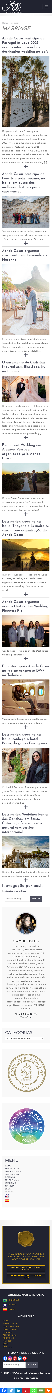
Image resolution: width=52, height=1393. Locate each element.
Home (5, 23)
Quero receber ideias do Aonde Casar (26, 1277)
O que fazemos (13, 1172)
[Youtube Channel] (24, 1358)
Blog (8, 1189)
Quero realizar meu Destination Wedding (26, 1268)
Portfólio (10, 1183)
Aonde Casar (12, 1169)
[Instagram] (10, 1358)
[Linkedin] (20, 1358)
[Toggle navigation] (46, 6)
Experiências (12, 1180)
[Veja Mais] (26, 166)
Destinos (10, 1177)
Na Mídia (9, 1186)
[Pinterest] (15, 1358)
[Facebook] (5, 1358)
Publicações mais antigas (14, 891)
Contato (9, 1192)
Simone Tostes (12, 1175)
